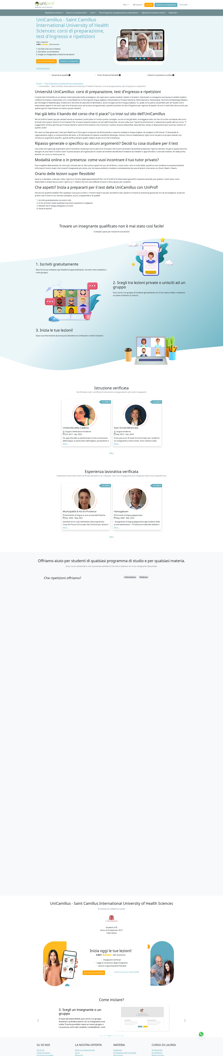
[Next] (185, 1020)
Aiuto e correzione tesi (85, 1050)
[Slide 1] (101, 1036)
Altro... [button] (65, 444)
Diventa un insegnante (166, 4)
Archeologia (157, 1050)
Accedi (184, 4)
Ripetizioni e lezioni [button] (53, 12)
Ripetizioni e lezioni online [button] (153, 12)
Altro (125, 4)
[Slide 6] (122, 1036)
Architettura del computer (124, 1052)
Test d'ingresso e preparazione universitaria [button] (118, 12)
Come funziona (43, 68)
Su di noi (40, 1050)
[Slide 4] (113, 1036)
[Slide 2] (105, 1036)
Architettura (157, 1052)
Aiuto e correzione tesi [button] (76, 12)
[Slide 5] (118, 1036)
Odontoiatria (130, 577)
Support (139, 4)
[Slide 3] (109, 1036)
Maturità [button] (172, 12)
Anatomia (117, 1050)
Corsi (77, 1052)
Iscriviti (149, 4)
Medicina (144, 577)
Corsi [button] (92, 12)
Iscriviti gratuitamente (46, 61)
